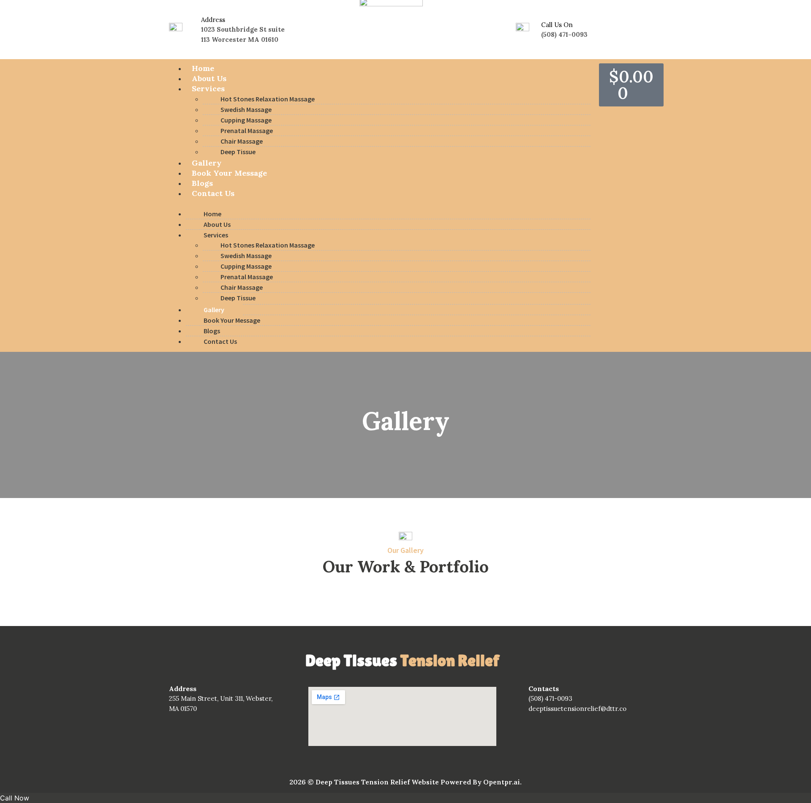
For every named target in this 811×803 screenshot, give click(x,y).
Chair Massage (241, 141)
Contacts (543, 688)
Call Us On (557, 25)
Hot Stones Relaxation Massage (267, 99)
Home (203, 68)
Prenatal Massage (246, 130)
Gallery (206, 163)
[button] (380, 204)
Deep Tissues (402, 660)
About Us (209, 78)
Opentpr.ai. (502, 782)
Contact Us (213, 193)
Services (208, 88)
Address (213, 20)
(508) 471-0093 (550, 698)
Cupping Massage (246, 120)
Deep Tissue (238, 151)
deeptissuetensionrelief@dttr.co (577, 709)
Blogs (202, 183)
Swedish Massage (246, 109)
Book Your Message (229, 173)
